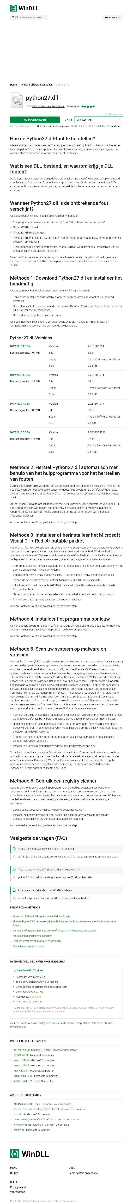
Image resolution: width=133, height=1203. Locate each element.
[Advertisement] (66, 56)
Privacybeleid (114, 126)
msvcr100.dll (21, 1070)
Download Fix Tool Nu (30, 970)
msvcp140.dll (21, 1065)
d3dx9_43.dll (21, 1055)
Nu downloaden (35, 119)
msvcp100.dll (21, 1060)
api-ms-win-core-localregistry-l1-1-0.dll (36, 1109)
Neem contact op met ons (83, 1173)
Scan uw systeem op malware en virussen (37, 941)
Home (13, 84)
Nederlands (111, 17)
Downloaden (20, 346)
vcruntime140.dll (23, 1075)
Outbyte (41, 126)
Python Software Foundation (36, 84)
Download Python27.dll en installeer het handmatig (41, 916)
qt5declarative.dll (23, 1103)
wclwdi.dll (19, 1114)
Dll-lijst (14, 1173)
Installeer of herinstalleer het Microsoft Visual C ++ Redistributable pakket (55, 930)
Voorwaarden (17, 1191)
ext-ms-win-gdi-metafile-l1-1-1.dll (33, 1119)
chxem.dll (19, 1129)
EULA (101, 126)
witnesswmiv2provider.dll (28, 1124)
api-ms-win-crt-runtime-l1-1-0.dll (32, 1049)
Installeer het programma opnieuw (32, 935)
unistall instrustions (59, 126)
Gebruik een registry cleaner (29, 946)
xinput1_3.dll (21, 1081)
